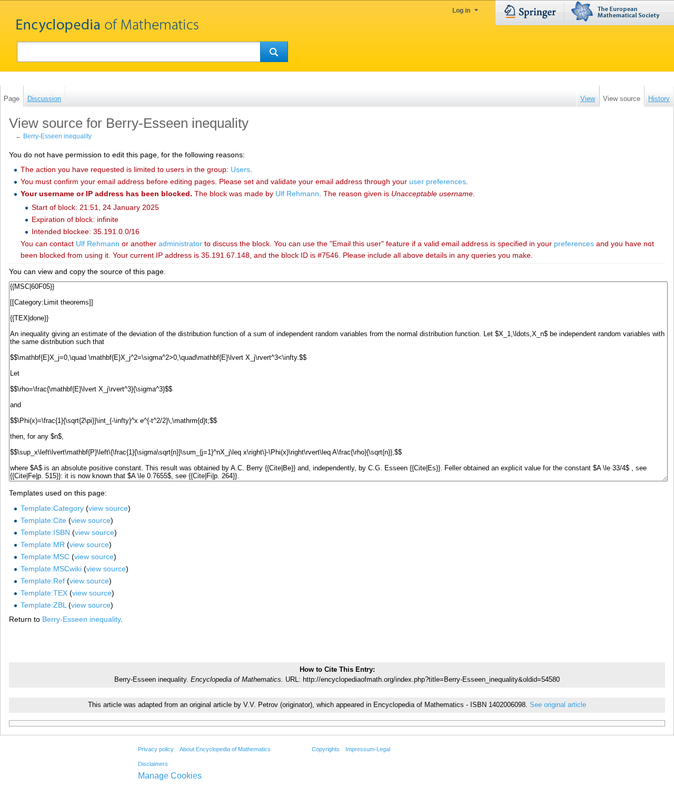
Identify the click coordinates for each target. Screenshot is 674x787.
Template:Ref (43, 581)
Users (240, 169)
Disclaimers (153, 764)
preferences (574, 243)
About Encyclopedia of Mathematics (225, 749)
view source (108, 508)
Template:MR (43, 544)
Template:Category (52, 508)
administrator (180, 243)
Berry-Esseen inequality (57, 136)
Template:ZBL (43, 605)
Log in (461, 10)
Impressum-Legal (367, 749)
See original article (558, 705)
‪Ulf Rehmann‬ (297, 193)
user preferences (437, 181)
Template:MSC (45, 556)
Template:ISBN (45, 532)
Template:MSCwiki (51, 568)
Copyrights (326, 749)
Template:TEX (44, 593)
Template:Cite (43, 520)
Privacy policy (156, 749)
